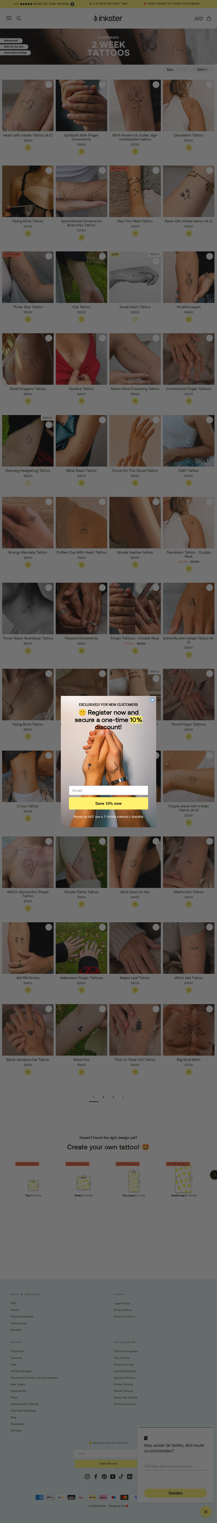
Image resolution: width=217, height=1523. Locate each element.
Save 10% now (108, 803)
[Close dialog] (152, 700)
